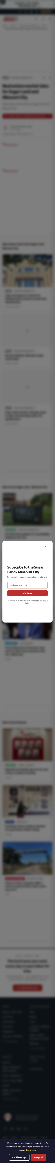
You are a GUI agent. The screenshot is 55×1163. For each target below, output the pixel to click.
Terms (37, 600)
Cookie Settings (19, 1157)
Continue (27, 593)
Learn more (31, 1150)
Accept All (38, 1157)
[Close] (45, 546)
